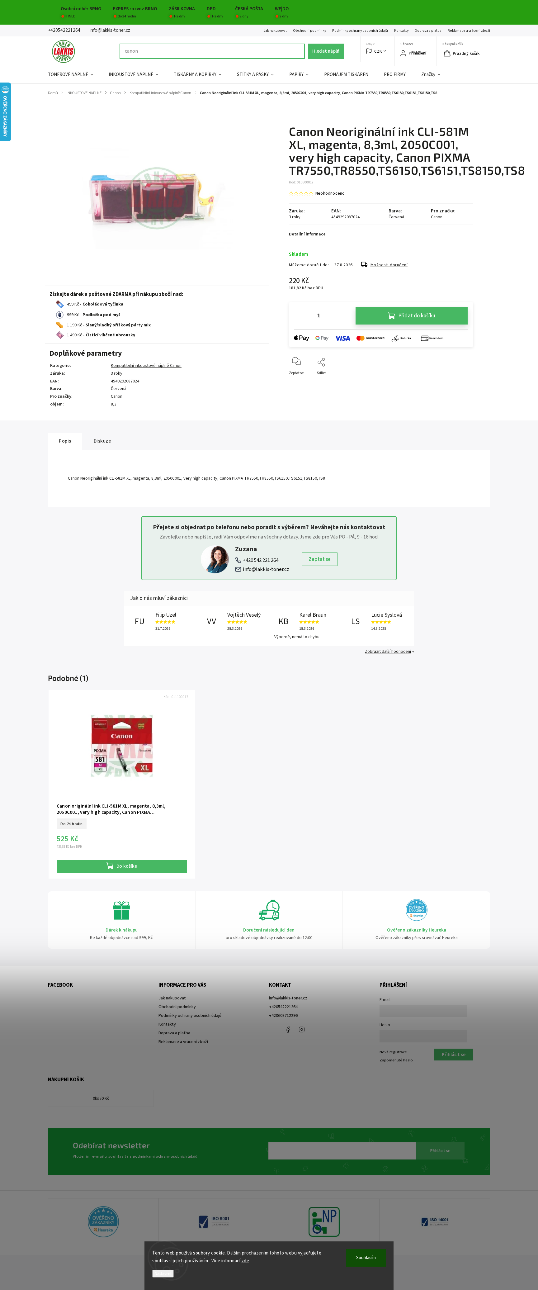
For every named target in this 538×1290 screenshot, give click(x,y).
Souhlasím (366, 1257)
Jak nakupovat (275, 30)
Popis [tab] (65, 441)
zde (245, 1261)
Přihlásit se (440, 1151)
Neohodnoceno (330, 193)
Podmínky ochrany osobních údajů (360, 30)
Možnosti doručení (389, 265)
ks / (101, 1098)
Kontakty (401, 30)
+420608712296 (283, 1016)
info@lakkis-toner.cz (266, 569)
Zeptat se (320, 559)
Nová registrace (393, 1052)
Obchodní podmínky (309, 30)
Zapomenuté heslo (396, 1060)
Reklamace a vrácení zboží (469, 30)
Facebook (287, 1029)
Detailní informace (307, 234)
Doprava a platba (428, 30)
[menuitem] (74, 74)
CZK (378, 51)
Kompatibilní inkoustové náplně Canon (146, 366)
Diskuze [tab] (102, 441)
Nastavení (163, 1274)
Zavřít (463, 383)
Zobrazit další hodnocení (388, 651)
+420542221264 (283, 1007)
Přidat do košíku (417, 316)
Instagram (301, 1029)
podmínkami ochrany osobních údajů (165, 1156)
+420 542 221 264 (260, 560)
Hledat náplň (325, 51)
